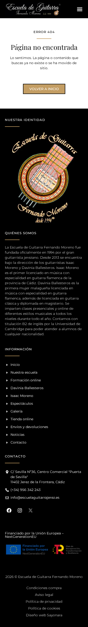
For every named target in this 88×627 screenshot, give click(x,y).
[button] (79, 9)
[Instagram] (20, 510)
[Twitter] (30, 510)
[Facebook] (9, 510)
